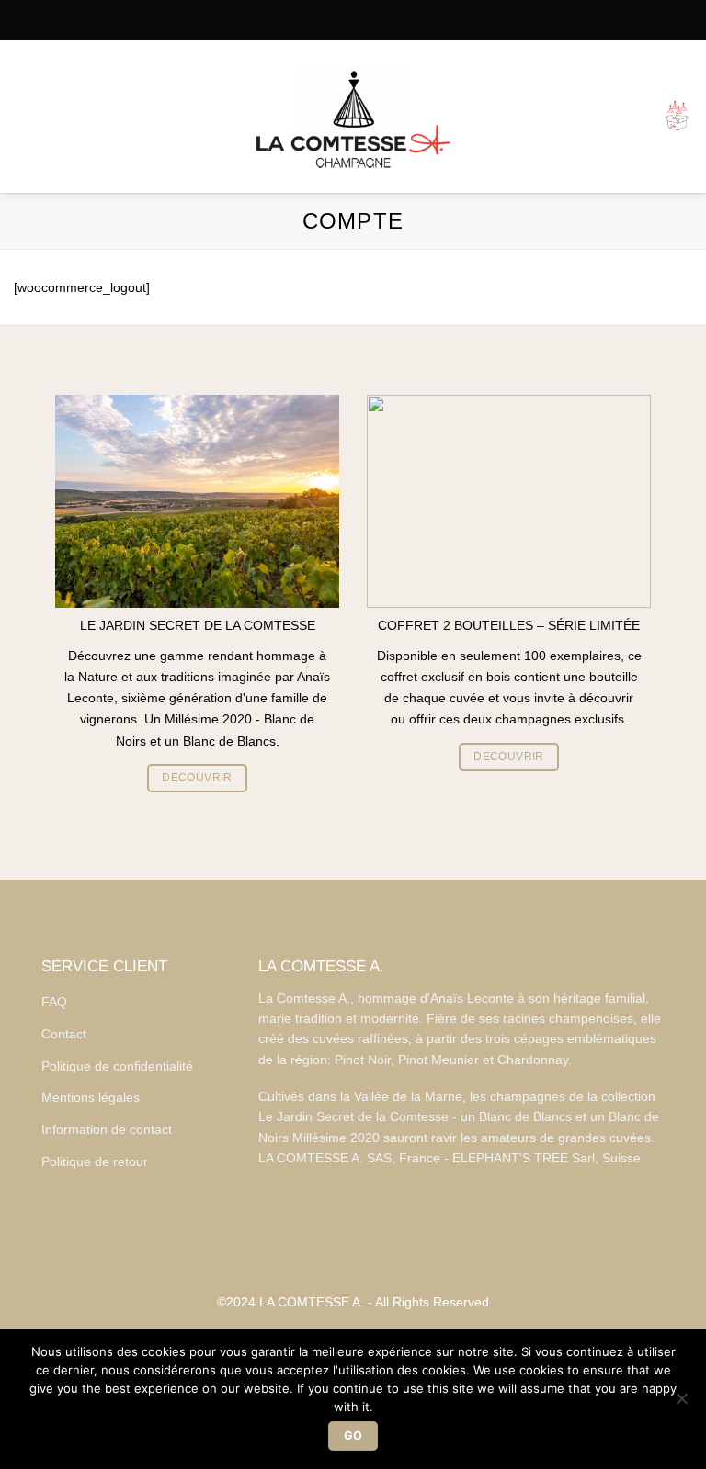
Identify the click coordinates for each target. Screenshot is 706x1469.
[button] (23, 116)
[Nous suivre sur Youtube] (380, 1249)
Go (353, 1435)
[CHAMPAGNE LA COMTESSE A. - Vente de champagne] (353, 117)
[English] (368, 20)
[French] (338, 20)
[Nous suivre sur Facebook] (325, 1249)
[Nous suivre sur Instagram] (353, 1249)
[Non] (681, 1404)
